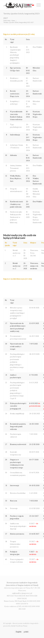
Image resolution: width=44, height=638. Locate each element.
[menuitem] (22, 5)
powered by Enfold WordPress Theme (15, 626)
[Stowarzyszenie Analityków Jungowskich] (18, 5)
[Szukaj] (22, 5)
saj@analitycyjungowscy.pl (22, 593)
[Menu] (37, 5)
